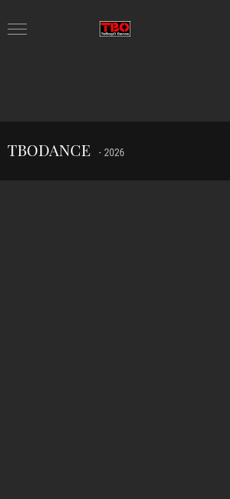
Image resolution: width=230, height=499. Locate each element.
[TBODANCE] (115, 29)
